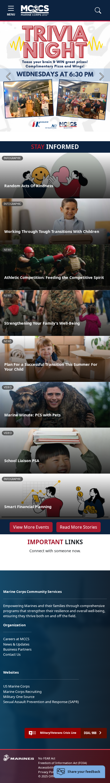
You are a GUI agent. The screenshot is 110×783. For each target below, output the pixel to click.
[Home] (35, 10)
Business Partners (17, 649)
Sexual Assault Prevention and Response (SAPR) (41, 701)
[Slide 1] (45, 124)
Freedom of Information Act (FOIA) (62, 763)
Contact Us (12, 654)
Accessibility (46, 767)
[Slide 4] (68, 124)
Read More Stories (78, 527)
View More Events (31, 527)
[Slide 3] (62, 124)
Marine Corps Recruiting (22, 691)
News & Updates (16, 644)
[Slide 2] (56, 124)
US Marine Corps (16, 686)
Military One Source (18, 696)
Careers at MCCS (16, 638)
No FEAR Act (46, 758)
